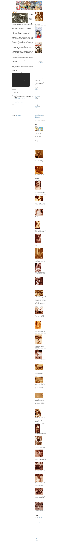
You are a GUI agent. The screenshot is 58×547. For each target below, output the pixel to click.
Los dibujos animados (37, 109)
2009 (36, 540)
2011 (36, 538)
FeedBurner (41, 62)
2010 (36, 539)
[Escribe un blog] (13, 89)
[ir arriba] (57, 546)
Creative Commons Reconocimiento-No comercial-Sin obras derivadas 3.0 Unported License (40, 518)
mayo (36, 535)
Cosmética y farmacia (37, 96)
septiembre (37, 534)
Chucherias (36, 93)
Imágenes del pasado (37, 103)
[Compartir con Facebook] (14, 89)
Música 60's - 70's (36, 112)
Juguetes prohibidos (37, 106)
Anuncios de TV (36, 90)
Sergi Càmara (42, 516)
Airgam (35, 88)
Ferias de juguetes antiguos (38, 100)
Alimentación (36, 89)
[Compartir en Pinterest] (15, 89)
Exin (35, 99)
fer (14, 93)
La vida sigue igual (37, 108)
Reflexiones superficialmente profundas (39, 115)
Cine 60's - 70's (36, 94)
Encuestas (36, 98)
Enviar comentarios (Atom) (18, 115)
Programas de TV (36, 114)
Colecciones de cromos (37, 95)
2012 (36, 537)
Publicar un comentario (14, 112)
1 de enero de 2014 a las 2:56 (18, 102)
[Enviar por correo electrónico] (12, 89)
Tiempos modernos (37, 117)
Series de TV (36, 116)
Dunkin (35, 97)
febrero (37, 536)
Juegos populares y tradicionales (38, 104)
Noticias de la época (37, 113)
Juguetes (36, 105)
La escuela (36, 107)
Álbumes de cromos (37, 118)
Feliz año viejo (14, 12)
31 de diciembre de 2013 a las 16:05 (19, 98)
